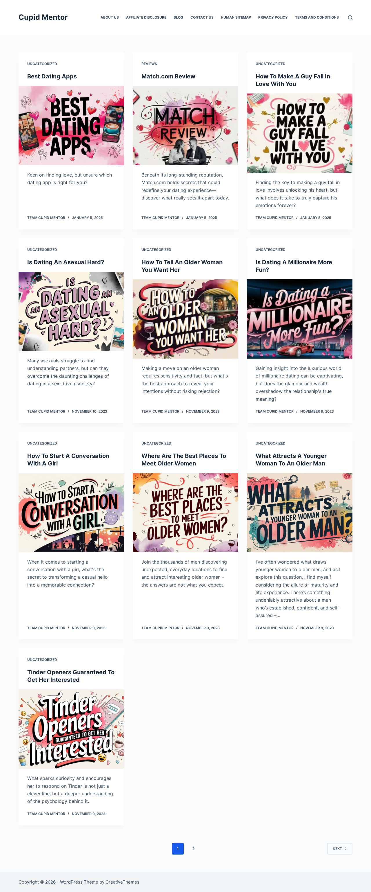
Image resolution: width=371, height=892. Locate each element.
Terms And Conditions (317, 17)
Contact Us (202, 17)
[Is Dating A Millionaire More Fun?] (299, 319)
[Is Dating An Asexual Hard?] (71, 311)
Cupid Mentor (43, 17)
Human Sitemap (236, 17)
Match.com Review (168, 76)
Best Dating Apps (52, 76)
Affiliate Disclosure (146, 17)
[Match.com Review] (185, 125)
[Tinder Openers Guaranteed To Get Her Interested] (71, 729)
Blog (178, 17)
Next (337, 848)
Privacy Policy (273, 17)
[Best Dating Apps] (71, 125)
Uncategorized (42, 64)
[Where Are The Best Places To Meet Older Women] (185, 512)
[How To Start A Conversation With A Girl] (71, 512)
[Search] (350, 17)
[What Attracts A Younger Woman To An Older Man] (299, 512)
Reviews (149, 64)
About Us (110, 17)
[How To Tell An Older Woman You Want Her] (185, 319)
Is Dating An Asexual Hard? (65, 262)
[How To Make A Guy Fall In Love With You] (299, 133)
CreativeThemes (122, 882)
